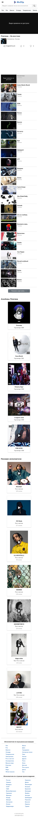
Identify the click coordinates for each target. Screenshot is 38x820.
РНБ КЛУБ (19, 448)
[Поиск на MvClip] (34, 5)
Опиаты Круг (19, 387)
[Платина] (3, 41)
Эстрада (18, 10)
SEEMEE (19, 590)
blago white (19, 658)
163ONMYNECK (19, 624)
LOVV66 (19, 693)
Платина (17, 39)
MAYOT (19, 727)
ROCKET (19, 486)
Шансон (12, 10)
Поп (3, 10)
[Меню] (2, 2)
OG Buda (19, 521)
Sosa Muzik (19, 356)
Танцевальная (27, 10)
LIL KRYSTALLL (19, 555)
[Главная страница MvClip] (19, 2)
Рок (7, 10)
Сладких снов (19, 417)
